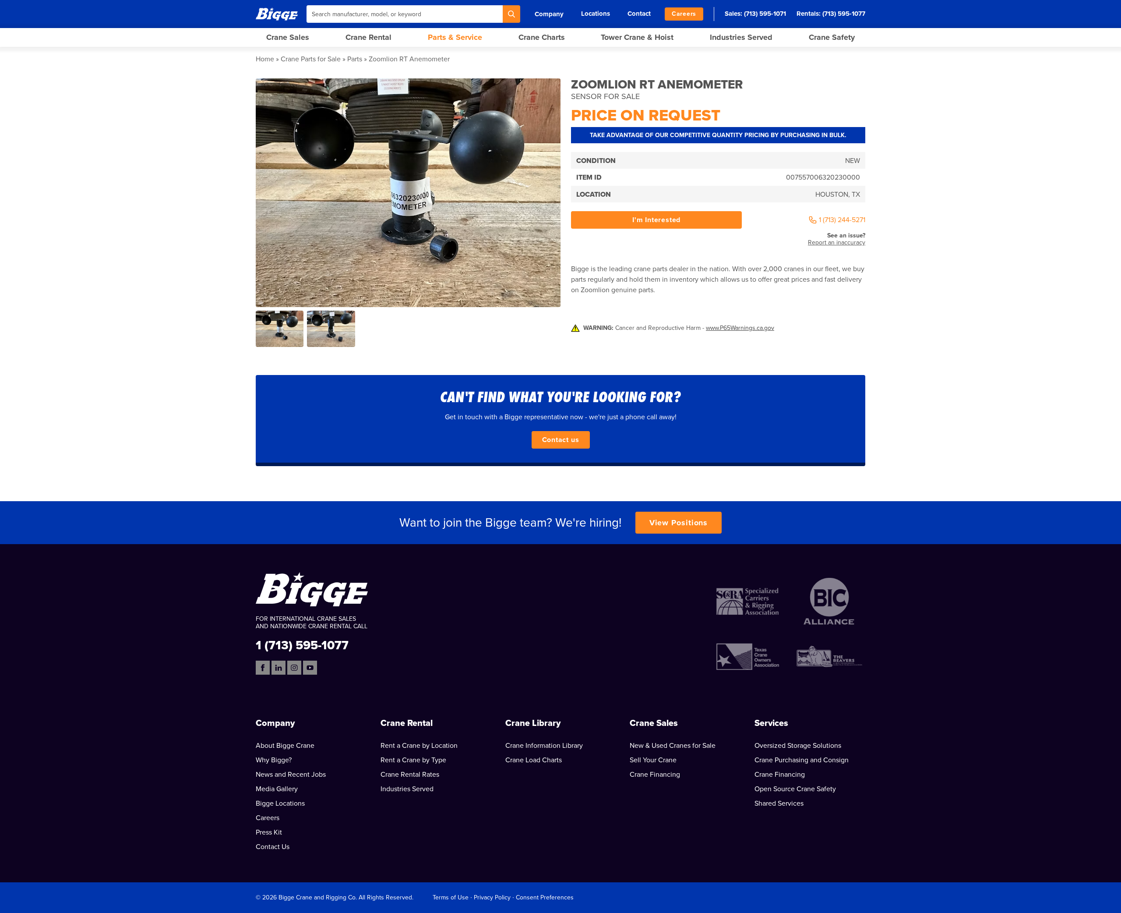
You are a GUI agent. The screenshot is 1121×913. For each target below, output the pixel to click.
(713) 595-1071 (765, 14)
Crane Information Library (544, 745)
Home (265, 59)
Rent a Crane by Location (419, 745)
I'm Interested (656, 220)
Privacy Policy (492, 897)
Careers (684, 14)
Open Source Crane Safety (795, 789)
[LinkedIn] (278, 668)
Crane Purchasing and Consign (801, 760)
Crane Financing (655, 774)
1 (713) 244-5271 (842, 220)
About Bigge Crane (285, 745)
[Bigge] (277, 13)
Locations (595, 14)
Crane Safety (832, 37)
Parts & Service (455, 37)
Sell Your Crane (653, 760)
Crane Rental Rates (410, 774)
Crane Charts (541, 37)
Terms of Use (451, 897)
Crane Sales (287, 37)
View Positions (678, 522)
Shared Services (779, 803)
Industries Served (741, 37)
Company (549, 14)
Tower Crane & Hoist (637, 37)
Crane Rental (368, 37)
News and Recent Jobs (291, 774)
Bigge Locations (280, 803)
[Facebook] (263, 668)
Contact (639, 14)
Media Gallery (277, 789)
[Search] (511, 14)
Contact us (560, 439)
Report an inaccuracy (836, 242)
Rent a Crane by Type (413, 760)
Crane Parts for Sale (311, 59)
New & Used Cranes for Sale (673, 745)
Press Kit (269, 832)
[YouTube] (310, 668)
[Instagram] (294, 668)
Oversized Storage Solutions (797, 745)
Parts (354, 59)
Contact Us (272, 846)
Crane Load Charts (533, 760)
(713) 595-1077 (843, 14)
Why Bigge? (274, 760)
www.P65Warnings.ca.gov (740, 328)
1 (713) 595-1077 (302, 644)
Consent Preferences (545, 897)
